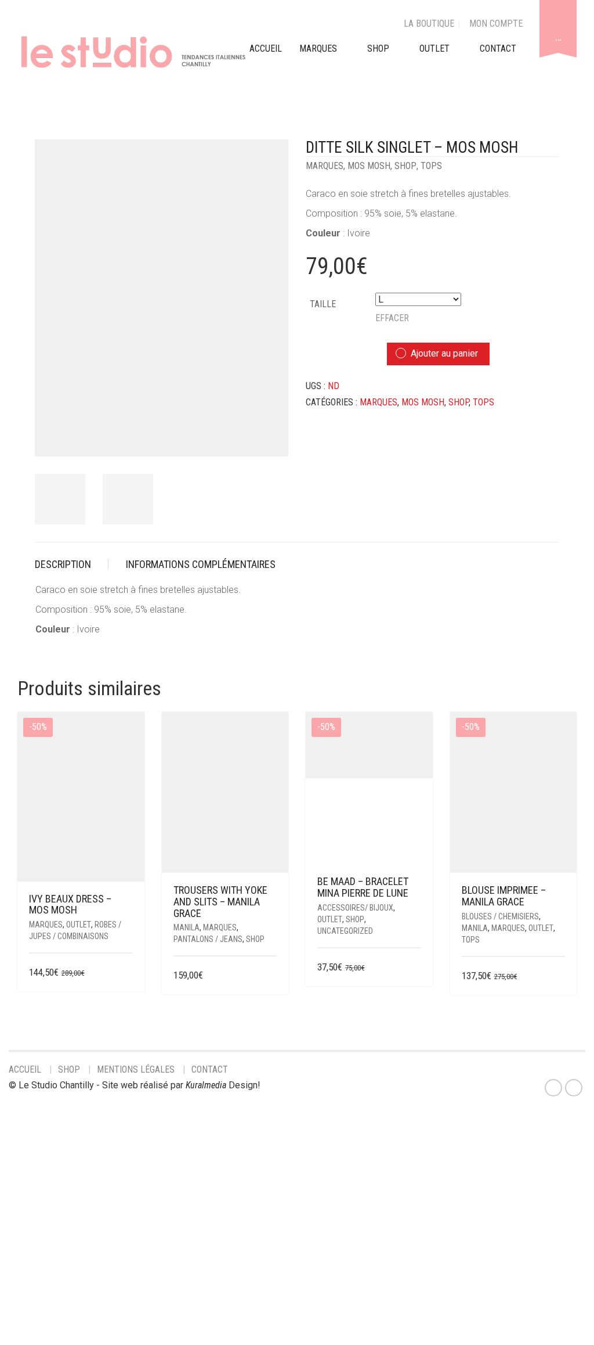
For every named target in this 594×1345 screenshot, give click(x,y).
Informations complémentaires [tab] (201, 564)
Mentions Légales (136, 1069)
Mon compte (496, 23)
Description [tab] (63, 564)
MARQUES (318, 48)
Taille (323, 304)
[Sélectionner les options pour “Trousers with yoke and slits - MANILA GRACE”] (269, 976)
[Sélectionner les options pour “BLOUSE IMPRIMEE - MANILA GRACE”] (557, 976)
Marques (324, 165)
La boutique (429, 23)
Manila (186, 927)
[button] (417, 967)
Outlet (78, 924)
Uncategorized (345, 931)
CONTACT (498, 48)
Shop (378, 48)
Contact (209, 1069)
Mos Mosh (368, 165)
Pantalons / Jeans (207, 939)
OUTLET (434, 48)
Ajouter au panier (444, 353)
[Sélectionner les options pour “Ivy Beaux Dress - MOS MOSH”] (125, 973)
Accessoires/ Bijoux (355, 907)
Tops (431, 165)
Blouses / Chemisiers (500, 916)
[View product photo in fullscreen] (269, 437)
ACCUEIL (265, 48)
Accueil (25, 1069)
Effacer (392, 317)
